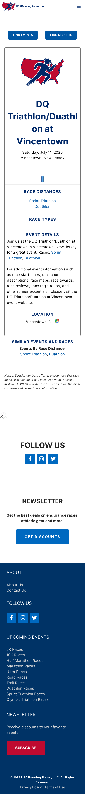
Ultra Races (17, 672)
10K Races (16, 655)
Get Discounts (42, 536)
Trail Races (16, 683)
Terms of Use (54, 787)
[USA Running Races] (23, 6)
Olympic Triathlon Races (28, 699)
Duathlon (42, 206)
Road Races (17, 677)
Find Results (61, 35)
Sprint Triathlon (42, 201)
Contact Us (16, 590)
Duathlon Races (20, 688)
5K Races (15, 649)
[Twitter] (53, 459)
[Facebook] (30, 459)
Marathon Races (21, 666)
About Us (15, 585)
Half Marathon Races (25, 660)
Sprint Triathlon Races (26, 694)
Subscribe (25, 748)
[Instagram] (42, 459)
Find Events (23, 35)
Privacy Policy (31, 787)
